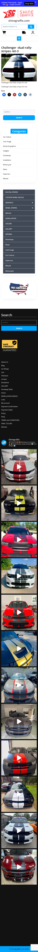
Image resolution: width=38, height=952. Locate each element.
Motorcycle (7, 165)
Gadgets (6, 151)
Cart (2, 372)
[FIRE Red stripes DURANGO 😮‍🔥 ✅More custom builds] (19, 757)
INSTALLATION (10, 218)
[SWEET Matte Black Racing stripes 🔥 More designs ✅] (19, 612)
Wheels (5, 178)
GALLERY (8, 229)
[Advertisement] (19, 914)
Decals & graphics (9, 146)
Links (3, 400)
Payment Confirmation (9, 406)
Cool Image (7, 141)
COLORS (8, 224)
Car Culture (7, 137)
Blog (3, 365)
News (5, 169)
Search (31, 27)
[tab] (19, 38)
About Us (4, 362)
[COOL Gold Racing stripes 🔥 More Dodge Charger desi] (19, 648)
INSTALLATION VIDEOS (9, 396)
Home (3, 393)
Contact (4, 379)
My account (5, 403)
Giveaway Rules (7, 389)
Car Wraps (5, 369)
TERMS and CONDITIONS (10, 420)
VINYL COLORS (6, 423)
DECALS (8, 213)
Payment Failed (6, 410)
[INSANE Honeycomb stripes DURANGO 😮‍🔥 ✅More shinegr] (19, 539)
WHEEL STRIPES (19, 207)
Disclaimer (5, 382)
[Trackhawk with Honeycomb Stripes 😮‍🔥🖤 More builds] (19, 576)
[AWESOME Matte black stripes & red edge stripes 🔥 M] (19, 685)
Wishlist (4, 427)
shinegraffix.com (19, 20)
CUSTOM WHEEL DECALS (14, 197)
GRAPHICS (19, 202)
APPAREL (8, 234)
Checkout (4, 376)
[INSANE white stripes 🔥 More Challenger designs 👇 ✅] (19, 794)
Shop (3, 417)
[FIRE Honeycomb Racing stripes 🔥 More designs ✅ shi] (19, 466)
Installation (7, 160)
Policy (3, 413)
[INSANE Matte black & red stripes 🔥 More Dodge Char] (19, 867)
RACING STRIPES (11, 192)
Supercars (6, 174)
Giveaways (7, 155)
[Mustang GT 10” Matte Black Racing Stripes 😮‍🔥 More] (19, 721)
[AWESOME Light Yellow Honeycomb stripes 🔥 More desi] (19, 503)
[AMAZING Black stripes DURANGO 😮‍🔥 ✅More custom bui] (19, 830)
